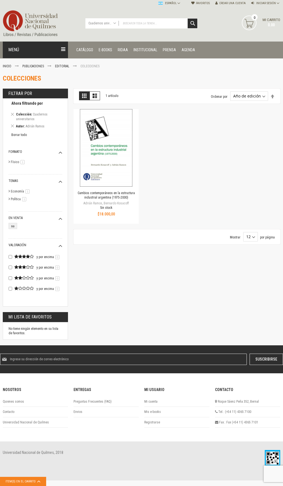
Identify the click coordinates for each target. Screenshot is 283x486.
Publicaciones (33, 66)
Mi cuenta (151, 401)
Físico (19, 162)
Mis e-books (152, 412)
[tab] (35, 116)
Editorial (62, 66)
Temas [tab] (13, 181)
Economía (21, 191)
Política (19, 199)
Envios (78, 412)
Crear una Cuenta (232, 3)
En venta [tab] (16, 218)
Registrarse (152, 422)
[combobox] (142, 23)
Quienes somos (13, 401)
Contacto (8, 412)
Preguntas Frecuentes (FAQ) (93, 401)
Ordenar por (219, 96)
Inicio (7, 66)
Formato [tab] (15, 152)
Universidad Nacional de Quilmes (26, 422)
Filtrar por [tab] (20, 93)
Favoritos (203, 3)
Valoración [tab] (17, 245)
